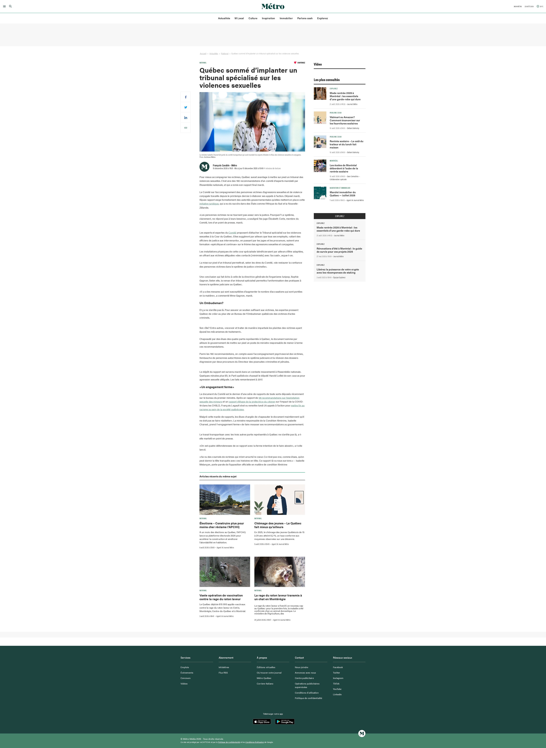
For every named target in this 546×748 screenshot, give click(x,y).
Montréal (334, 160)
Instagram (338, 678)
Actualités (224, 18)
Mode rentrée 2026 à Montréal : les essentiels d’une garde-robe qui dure (345, 96)
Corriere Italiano (265, 683)
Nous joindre (301, 667)
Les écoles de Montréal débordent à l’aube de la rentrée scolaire (344, 168)
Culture (253, 18)
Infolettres (224, 667)
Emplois (185, 667)
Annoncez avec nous (305, 672)
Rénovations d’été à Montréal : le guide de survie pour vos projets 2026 (339, 250)
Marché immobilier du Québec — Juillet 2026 (343, 193)
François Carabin (221, 165)
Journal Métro (352, 104)
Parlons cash (305, 18)
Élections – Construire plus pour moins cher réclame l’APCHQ (221, 525)
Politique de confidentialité (308, 698)
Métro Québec (264, 678)
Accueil (203, 53)
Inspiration (268, 18)
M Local (239, 18)
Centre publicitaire (304, 678)
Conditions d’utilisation (307, 692)
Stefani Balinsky (353, 128)
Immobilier (286, 18)
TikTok (336, 683)
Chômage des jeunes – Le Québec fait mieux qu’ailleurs (277, 525)
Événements (187, 672)
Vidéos (184, 683)
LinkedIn (337, 694)
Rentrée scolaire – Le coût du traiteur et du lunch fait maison (346, 144)
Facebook (338, 667)
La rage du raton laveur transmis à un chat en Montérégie (278, 597)
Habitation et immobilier (340, 188)
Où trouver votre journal (269, 672)
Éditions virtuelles (266, 667)
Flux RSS (223, 672)
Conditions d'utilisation (254, 742)
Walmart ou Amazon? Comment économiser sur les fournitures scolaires (345, 120)
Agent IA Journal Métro (225, 547)
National (224, 53)
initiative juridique (209, 203)
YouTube (337, 689)
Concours (186, 678)
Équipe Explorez (339, 277)
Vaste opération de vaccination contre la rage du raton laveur (221, 597)
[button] (4, 6)
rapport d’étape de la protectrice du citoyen (252, 401)
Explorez (322, 18)
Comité (232, 232)
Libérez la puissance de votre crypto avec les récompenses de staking (338, 271)
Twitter (336, 672)
